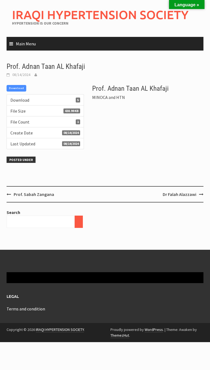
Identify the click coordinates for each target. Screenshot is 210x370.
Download (16, 88)
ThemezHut (119, 335)
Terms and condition (26, 309)
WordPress (154, 329)
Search (13, 212)
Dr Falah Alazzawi (179, 194)
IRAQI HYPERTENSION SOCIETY (100, 14)
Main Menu (26, 43)
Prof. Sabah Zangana (34, 194)
